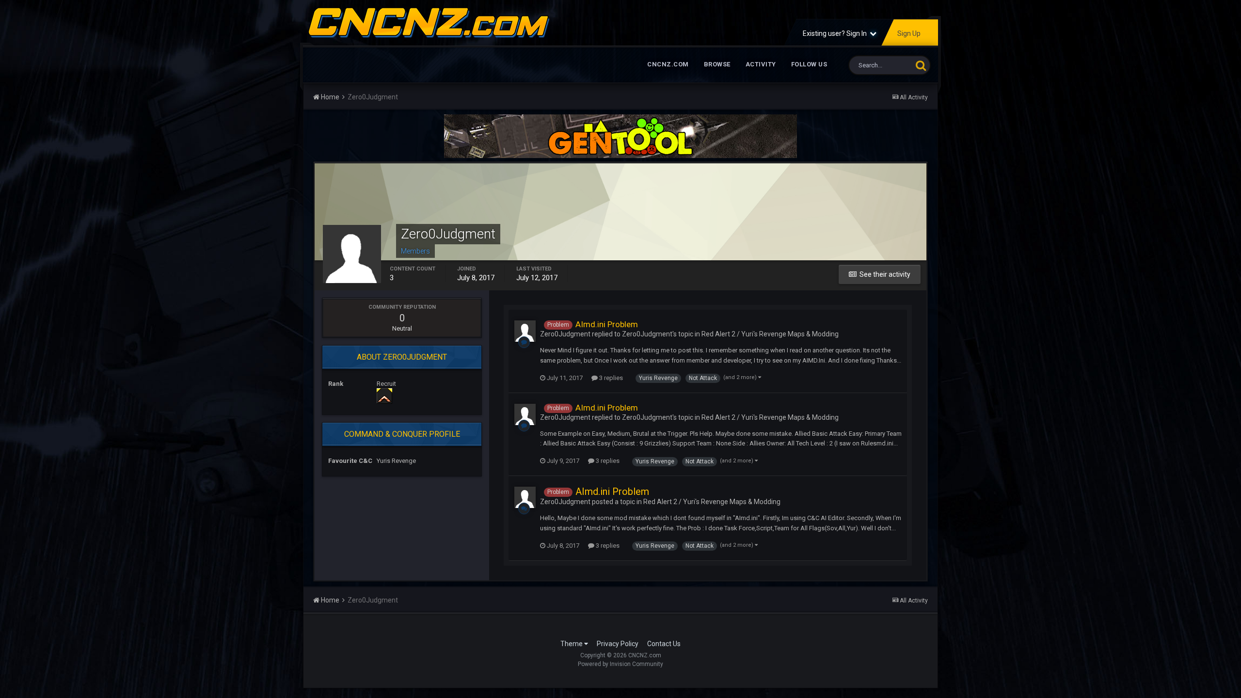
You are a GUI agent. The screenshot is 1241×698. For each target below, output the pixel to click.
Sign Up (909, 33)
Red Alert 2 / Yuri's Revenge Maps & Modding (770, 334)
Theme (572, 644)
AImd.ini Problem (606, 324)
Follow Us (809, 64)
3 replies (610, 377)
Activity (761, 64)
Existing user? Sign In (836, 33)
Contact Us (664, 644)
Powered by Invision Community (620, 664)
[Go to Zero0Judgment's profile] (525, 331)
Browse (717, 64)
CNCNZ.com (668, 64)
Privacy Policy (617, 644)
